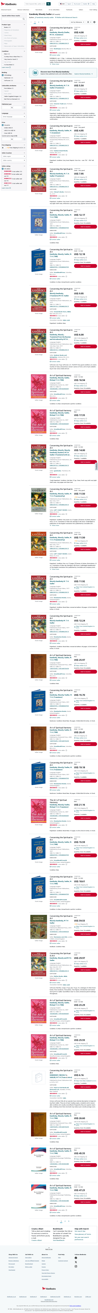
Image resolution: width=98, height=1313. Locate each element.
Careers (44, 1263)
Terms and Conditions (75, 1305)
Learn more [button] (5, 188)
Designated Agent (46, 1276)
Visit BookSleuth (58, 1240)
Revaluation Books (60, 597)
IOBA (64, 1098)
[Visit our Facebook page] (76, 1258)
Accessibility (45, 1279)
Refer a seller (28, 1267)
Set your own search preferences (82, 1238)
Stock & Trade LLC (60, 104)
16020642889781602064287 (59, 388)
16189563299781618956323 (59, 931)
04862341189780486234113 (59, 43)
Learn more (5, 67)
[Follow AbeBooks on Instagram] (76, 1267)
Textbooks (69, 9)
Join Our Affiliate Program (32, 1260)
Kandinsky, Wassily (57, 130)
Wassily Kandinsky (56, 85)
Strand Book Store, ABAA (62, 311)
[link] (94, 22)
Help (93, 4)
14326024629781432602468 (59, 1164)
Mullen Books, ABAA (60, 976)
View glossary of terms (83, 1234)
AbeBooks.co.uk (11, 1296)
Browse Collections (23, 9)
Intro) (70, 1077)
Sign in (69, 4)
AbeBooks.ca (67, 1296)
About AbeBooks (46, 1257)
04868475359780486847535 (59, 228)
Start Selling (93, 9)
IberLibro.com (78, 1296)
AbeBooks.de (23, 1296)
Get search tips (80, 1231)
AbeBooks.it (43, 1296)
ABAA (64, 320)
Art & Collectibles (54, 9)
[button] (31, 22)
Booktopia (57, 48)
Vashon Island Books (61, 150)
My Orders (11, 1267)
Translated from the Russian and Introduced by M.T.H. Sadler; (60, 339)
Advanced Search (6, 9)
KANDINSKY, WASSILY (58, 1075)
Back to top (49, 1249)
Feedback (96, 466)
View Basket (12, 1270)
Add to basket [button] (86, 44)
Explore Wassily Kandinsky (82, 74)
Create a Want (36, 1240)
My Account (77, 4)
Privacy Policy (45, 1270)
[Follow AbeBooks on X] (76, 1262)
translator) (59, 35)
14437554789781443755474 (59, 668)
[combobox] (35, 3)
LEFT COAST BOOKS (60, 510)
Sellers (81, 9)
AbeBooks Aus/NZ (55, 1296)
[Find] (48, 3)
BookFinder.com (49, 1300)
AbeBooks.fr (33, 1296)
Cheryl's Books (59, 192)
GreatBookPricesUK (60, 860)
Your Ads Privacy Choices (48, 1273)
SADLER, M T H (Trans (58, 1077)
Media (43, 1260)
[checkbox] (3, 27)
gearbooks (57, 471)
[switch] (4, 148)
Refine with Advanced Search (67, 17)
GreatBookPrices (59, 233)
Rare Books (39, 9)
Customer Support (63, 1260)
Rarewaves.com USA (60, 937)
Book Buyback (29, 1263)
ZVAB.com (88, 1296)
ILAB (68, 320)
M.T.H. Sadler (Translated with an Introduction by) (59, 455)
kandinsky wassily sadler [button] (45, 17)
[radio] (3, 78)
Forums (44, 1267)
